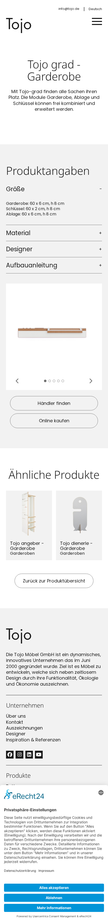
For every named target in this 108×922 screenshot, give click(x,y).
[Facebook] (10, 754)
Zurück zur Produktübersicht (54, 581)
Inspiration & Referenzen (33, 740)
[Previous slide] (17, 381)
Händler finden (54, 403)
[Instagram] (19, 754)
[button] (45, 381)
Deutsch (95, 9)
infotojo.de (69, 9)
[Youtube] (38, 754)
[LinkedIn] (29, 754)
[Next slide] (91, 381)
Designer (16, 734)
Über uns (16, 716)
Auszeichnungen (24, 728)
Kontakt (14, 722)
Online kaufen (54, 420)
